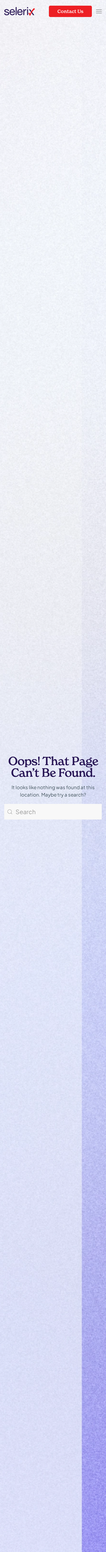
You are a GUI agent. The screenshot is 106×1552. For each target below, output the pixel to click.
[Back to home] (19, 11)
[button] (99, 11)
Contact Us (70, 11)
